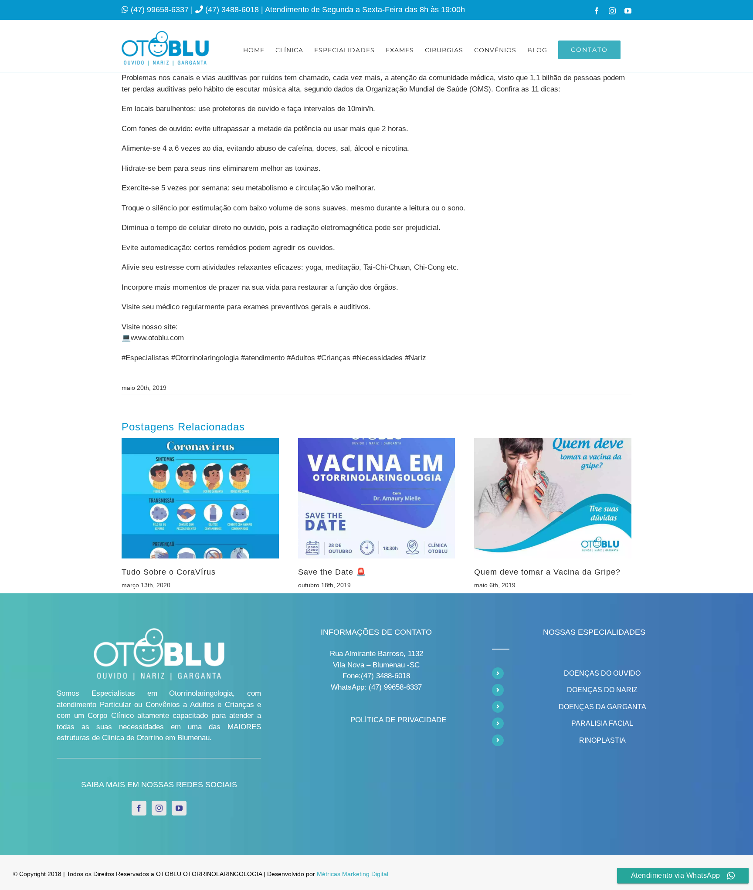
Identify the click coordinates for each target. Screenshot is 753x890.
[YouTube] (179, 808)
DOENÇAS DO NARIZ (602, 690)
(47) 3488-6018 (233, 9)
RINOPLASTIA (602, 740)
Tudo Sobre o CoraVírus (169, 572)
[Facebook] (139, 808)
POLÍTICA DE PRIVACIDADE (398, 720)
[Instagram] (159, 808)
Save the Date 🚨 (332, 572)
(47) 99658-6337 (161, 9)
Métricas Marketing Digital (352, 873)
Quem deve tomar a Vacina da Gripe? (547, 572)
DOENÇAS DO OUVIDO (602, 673)
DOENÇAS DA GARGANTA (602, 707)
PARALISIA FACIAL (602, 723)
